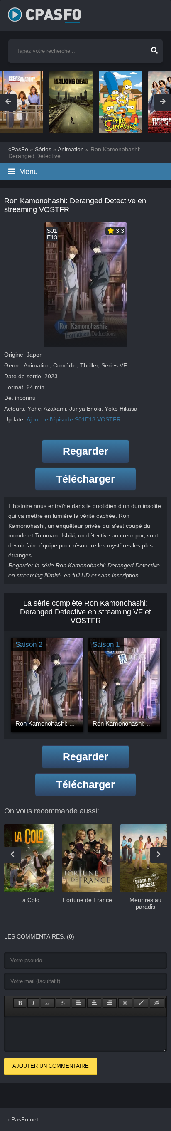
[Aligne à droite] (110, 1003)
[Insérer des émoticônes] (125, 1003)
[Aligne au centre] (94, 1003)
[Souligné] (48, 1003)
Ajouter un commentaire (50, 1066)
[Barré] (63, 1003)
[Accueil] (53, 12)
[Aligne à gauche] (79, 1003)
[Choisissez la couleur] (141, 1003)
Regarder (85, 451)
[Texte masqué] (157, 1003)
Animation (37, 365)
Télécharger (85, 479)
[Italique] (33, 1003)
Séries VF (114, 365)
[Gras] (19, 1003)
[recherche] (154, 47)
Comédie (65, 365)
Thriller (89, 365)
